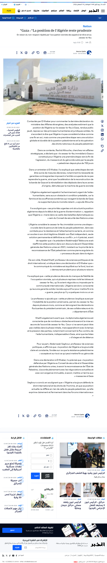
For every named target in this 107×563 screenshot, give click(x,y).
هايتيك (36, 11)
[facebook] (26, 52)
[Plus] (16, 52)
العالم (61, 11)
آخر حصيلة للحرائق (16, 482)
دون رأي (46, 466)
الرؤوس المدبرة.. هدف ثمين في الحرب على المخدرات (11, 133)
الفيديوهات (19, 18)
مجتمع (54, 11)
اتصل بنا (73, 555)
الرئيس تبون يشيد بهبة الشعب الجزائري (85, 473)
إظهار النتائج (47, 475)
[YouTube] (13, 556)
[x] (21, 52)
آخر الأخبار (31, 18)
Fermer (103, 11)
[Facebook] (16, 556)
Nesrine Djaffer (81, 51)
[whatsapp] (102, 139)
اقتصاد (76, 11)
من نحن (67, 555)
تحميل (12, 530)
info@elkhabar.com (30, 562)
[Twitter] (6, 556)
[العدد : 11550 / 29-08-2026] (42, 500)
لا (48, 461)
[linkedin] (102, 134)
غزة (100, 18)
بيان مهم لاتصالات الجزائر (13, 510)
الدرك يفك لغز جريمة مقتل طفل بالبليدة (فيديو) (13, 449)
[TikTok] (10, 556)
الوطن (83, 11)
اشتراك (17, 547)
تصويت (36, 475)
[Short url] (33, 52)
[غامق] (28, 4)
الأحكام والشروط (88, 555)
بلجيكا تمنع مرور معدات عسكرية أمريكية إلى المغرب (12, 466)
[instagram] (102, 130)
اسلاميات (45, 11)
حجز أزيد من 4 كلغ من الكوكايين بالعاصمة (12, 146)
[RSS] (3, 556)
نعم (47, 455)
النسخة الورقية (6, 18)
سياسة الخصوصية (99, 555)
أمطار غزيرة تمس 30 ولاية (13, 496)
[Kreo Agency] (76, 562)
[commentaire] (38, 52)
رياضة (68, 11)
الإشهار (80, 555)
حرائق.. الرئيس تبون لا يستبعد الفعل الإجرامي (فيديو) (95, 505)
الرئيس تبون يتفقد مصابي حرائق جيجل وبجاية (71, 505)
